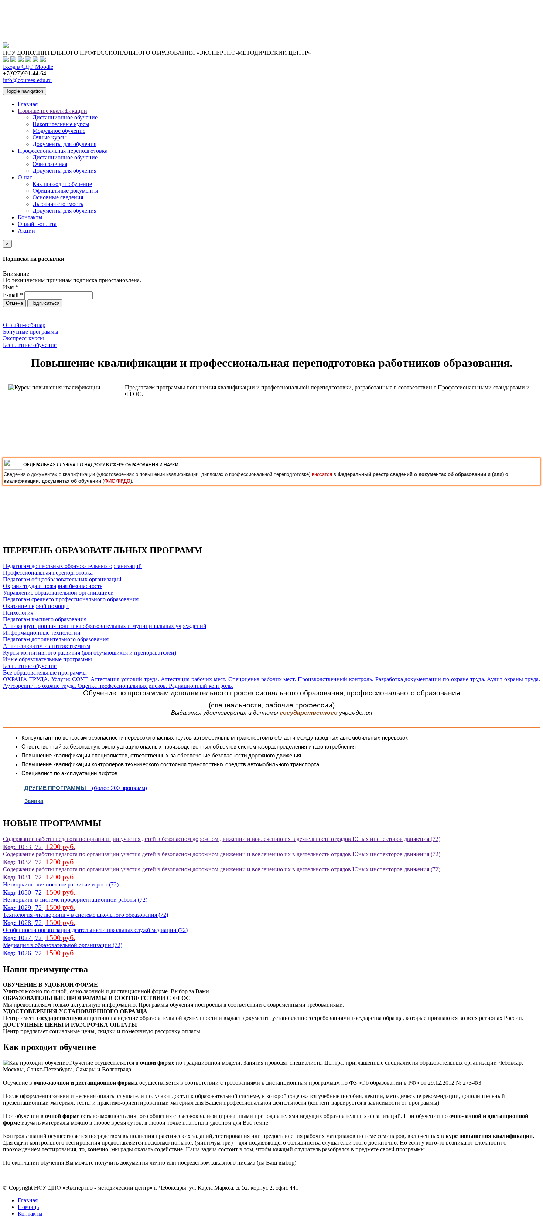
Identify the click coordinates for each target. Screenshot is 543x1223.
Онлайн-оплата (37, 224)
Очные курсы (50, 137)
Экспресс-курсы (23, 338)
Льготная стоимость (58, 204)
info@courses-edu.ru (27, 80)
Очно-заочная (50, 164)
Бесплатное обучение (30, 345)
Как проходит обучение (62, 184)
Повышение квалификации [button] (52, 111)
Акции (26, 230)
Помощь (28, 1207)
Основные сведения (58, 197)
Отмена (14, 303)
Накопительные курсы (61, 124)
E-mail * (13, 295)
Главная (28, 104)
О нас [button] (25, 177)
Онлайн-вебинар (24, 325)
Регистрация (19, 13)
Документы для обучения (64, 144)
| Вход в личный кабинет (34, 6)
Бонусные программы (30, 331)
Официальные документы (65, 190)
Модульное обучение (59, 131)
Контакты (30, 217)
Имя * (10, 287)
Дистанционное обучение (65, 117)
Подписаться (44, 303)
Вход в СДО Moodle (28, 67)
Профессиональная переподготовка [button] (62, 151)
